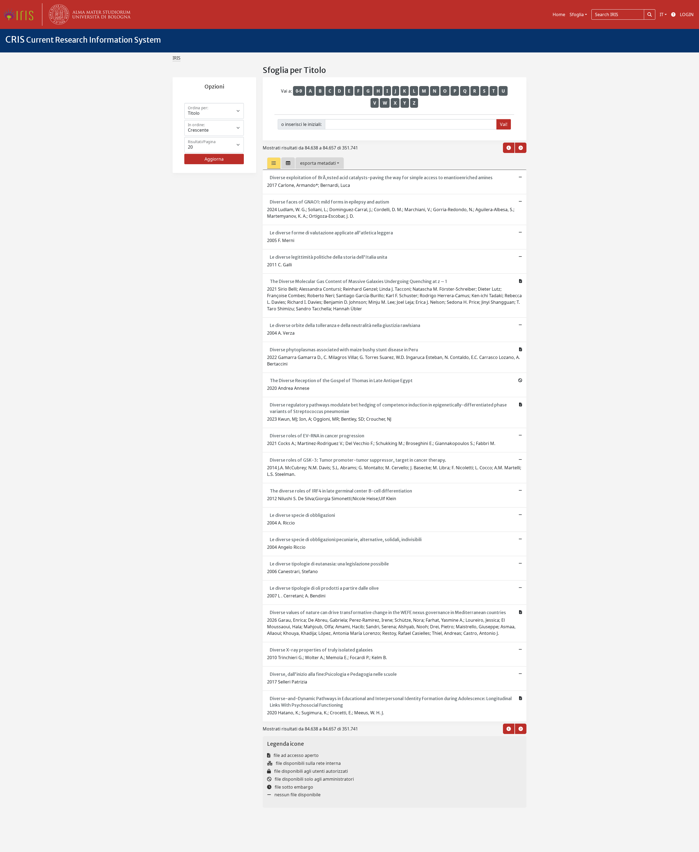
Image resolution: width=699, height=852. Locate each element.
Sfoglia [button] (577, 14)
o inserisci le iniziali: (301, 124)
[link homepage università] (88, 14)
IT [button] (662, 14)
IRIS (176, 58)
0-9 (299, 91)
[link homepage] (20, 14)
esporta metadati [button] (318, 163)
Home (559, 14)
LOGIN (687, 14)
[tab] (274, 163)
